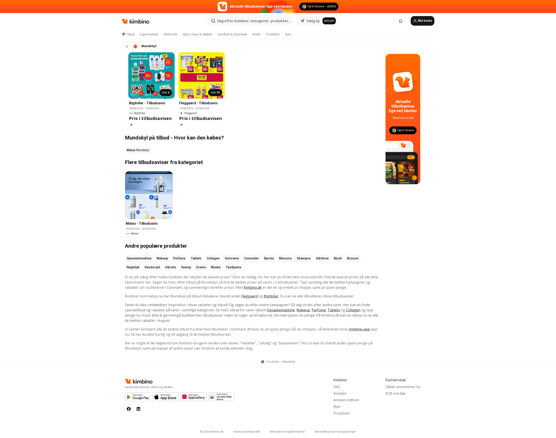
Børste (269, 258)
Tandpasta (233, 267)
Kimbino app (359, 329)
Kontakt (339, 393)
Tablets (196, 258)
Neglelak (133, 267)
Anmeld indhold (346, 400)
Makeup (162, 258)
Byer (288, 34)
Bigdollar (271, 296)
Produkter (273, 34)
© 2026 (211, 431)
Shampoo (304, 258)
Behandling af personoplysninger (335, 431)
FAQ (336, 386)
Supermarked (149, 34)
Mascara (285, 258)
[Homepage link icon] (262, 361)
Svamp (186, 267)
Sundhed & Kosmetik (232, 34)
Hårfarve (322, 258)
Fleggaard (249, 296)
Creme (201, 267)
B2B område (396, 393)
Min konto (424, 20)
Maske (215, 267)
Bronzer (353, 258)
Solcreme (232, 258)
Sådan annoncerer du (403, 386)
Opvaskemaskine (139, 258)
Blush (338, 258)
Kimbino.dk (253, 287)
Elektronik (170, 34)
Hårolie (170, 267)
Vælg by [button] (313, 20)
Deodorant (152, 267)
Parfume (179, 258)
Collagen (213, 258)
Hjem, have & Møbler (197, 34)
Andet (256, 34)
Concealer (251, 258)
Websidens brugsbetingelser (287, 431)
